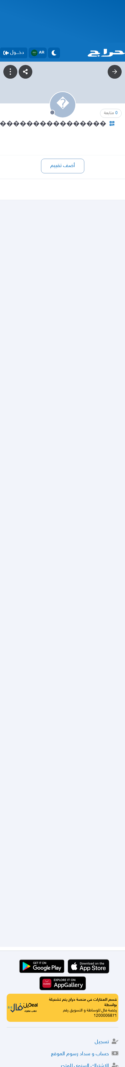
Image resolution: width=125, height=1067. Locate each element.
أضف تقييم (62, 166)
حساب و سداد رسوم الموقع (80, 1054)
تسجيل (102, 1042)
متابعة (111, 113)
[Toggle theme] (54, 53)
